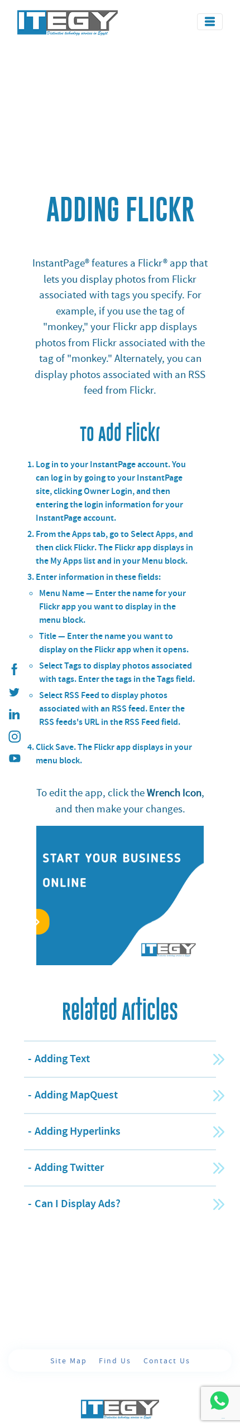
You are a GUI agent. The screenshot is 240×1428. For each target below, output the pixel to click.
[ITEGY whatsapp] (219, 1400)
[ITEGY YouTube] (14, 759)
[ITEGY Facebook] (14, 669)
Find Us (116, 1361)
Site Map (69, 1361)
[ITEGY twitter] (14, 692)
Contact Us (166, 1361)
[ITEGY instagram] (14, 736)
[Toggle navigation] (210, 21)
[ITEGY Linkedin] (14, 714)
